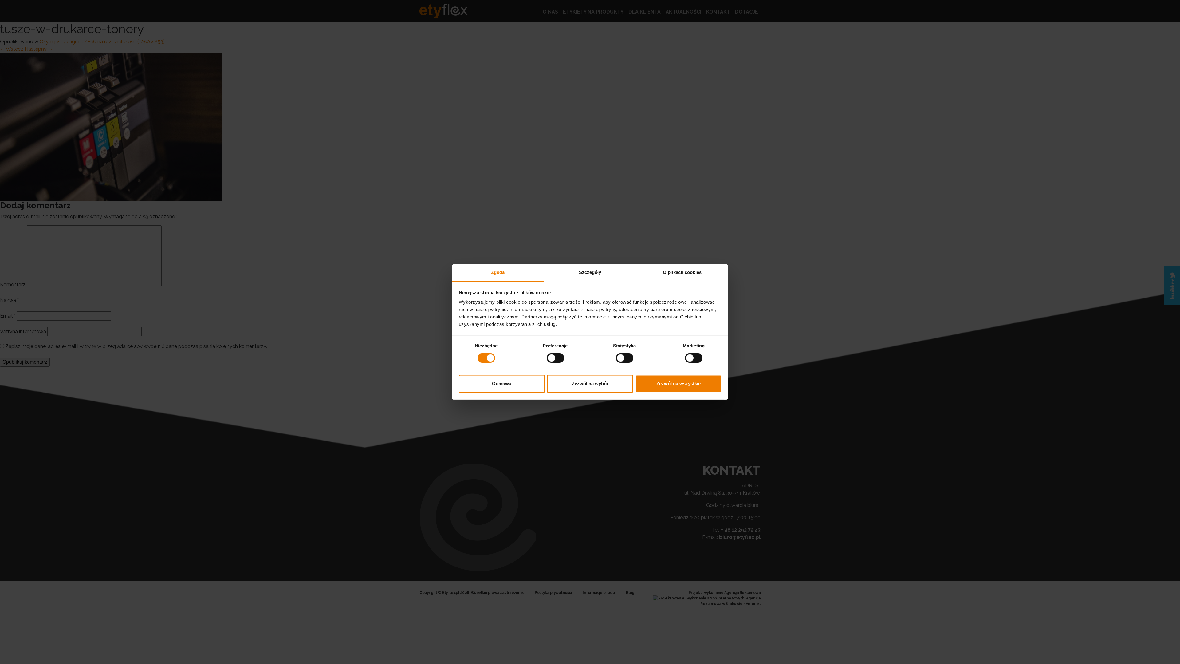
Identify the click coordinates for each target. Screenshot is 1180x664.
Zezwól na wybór (590, 383)
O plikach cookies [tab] (682, 272)
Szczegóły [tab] (590, 272)
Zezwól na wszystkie (678, 383)
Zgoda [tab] (498, 272)
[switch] (555, 358)
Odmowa (501, 383)
